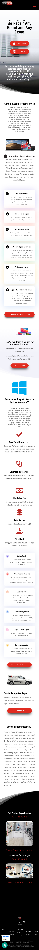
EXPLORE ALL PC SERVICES (19, 664)
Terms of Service (3, 933)
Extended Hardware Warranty (20, 933)
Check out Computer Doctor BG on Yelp (19, 850)
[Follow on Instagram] (23, 922)
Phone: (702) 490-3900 (19, 859)
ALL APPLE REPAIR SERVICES (19, 314)
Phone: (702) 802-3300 (19, 817)
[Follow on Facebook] (15, 922)
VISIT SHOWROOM (19, 365)
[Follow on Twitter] (19, 922)
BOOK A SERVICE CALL (20, 710)
